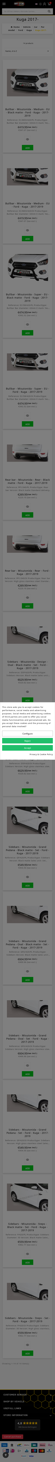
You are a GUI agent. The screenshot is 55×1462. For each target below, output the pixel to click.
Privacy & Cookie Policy (41, 754)
